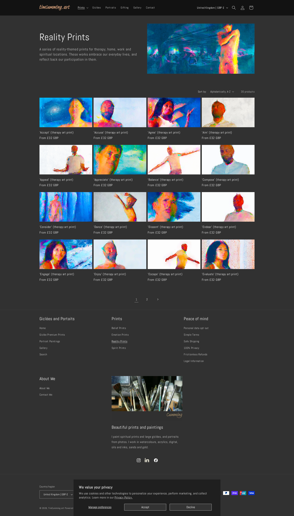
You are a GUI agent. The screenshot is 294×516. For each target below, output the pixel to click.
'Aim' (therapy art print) (217, 132)
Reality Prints (119, 341)
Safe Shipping (191, 341)
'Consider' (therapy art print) (57, 227)
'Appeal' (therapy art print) (56, 180)
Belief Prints (119, 328)
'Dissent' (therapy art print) (165, 227)
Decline (190, 507)
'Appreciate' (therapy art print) (113, 180)
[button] (82, 8)
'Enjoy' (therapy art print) (110, 274)
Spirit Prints (119, 348)
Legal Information (194, 361)
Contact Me (45, 394)
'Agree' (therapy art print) (164, 132)
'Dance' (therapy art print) (110, 227)
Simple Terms (191, 334)
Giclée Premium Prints (52, 334)
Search (43, 354)
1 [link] (136, 299)
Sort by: (202, 91)
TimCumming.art (56, 508)
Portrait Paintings (49, 341)
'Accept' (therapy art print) (56, 132)
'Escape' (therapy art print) (165, 274)
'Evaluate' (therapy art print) (220, 274)
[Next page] (157, 299)
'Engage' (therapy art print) (56, 274)
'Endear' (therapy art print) (219, 227)
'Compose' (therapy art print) (220, 180)
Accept (145, 507)
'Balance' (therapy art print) (165, 180)
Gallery (43, 348)
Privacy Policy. (124, 497)
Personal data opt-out (196, 328)
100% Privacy (191, 348)
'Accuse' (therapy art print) (111, 132)
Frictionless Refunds (195, 354)
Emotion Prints (120, 334)
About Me (44, 388)
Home (42, 328)
